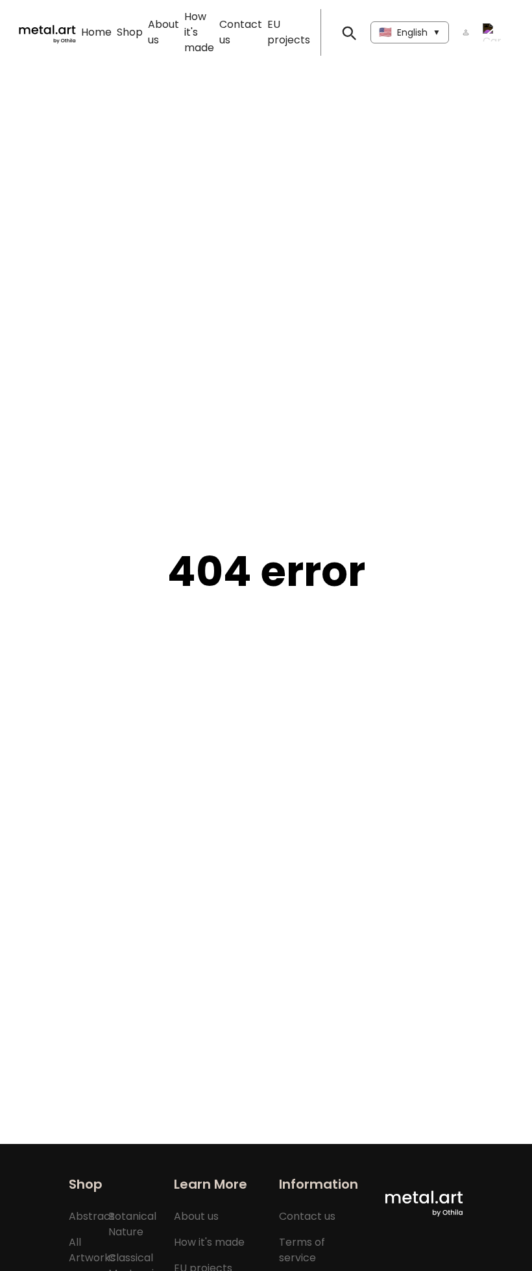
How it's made (209, 1242)
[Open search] (348, 32)
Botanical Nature (132, 1224)
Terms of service (302, 1250)
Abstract (92, 1216)
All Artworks (92, 1250)
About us (196, 1216)
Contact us (307, 1216)
